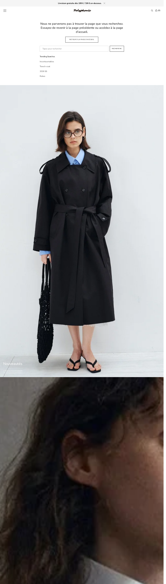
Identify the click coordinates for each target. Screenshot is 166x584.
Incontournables (47, 61)
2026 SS (43, 71)
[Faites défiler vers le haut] (158, 579)
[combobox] (74, 49)
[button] (4, 10)
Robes (42, 76)
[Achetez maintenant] (82, 231)
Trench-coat (45, 66)
